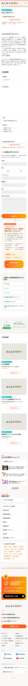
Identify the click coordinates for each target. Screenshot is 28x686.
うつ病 (5, 551)
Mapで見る (4, 368)
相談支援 (5, 522)
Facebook (21, 654)
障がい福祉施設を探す (9, 614)
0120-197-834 (8, 667)
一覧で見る (14, 488)
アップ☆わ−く (7, 292)
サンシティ (6, 288)
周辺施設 (14, 23)
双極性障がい (11, 551)
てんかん (5, 553)
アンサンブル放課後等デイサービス (11, 399)
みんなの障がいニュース (10, 621)
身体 (10, 553)
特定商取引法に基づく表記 (21, 638)
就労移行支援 (6, 510)
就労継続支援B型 (6, 518)
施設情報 (3, 23)
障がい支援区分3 (16, 556)
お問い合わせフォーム (8, 672)
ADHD (10, 546)
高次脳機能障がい (7, 556)
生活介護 (5, 534)
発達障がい (15, 546)
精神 (16, 549)
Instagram (9, 658)
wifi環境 (20, 553)
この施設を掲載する (14, 264)
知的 (12, 549)
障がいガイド (4, 633)
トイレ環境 (18, 551)
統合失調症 (21, 549)
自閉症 (5, 546)
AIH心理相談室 (5, 364)
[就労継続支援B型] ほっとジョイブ (11, 297)
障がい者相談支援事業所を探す (11, 618)
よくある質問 (4, 643)
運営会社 (17, 645)
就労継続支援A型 (6, 514)
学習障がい (21, 546)
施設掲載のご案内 (14, 626)
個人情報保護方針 (19, 636)
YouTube (21, 658)
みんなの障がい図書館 (6, 638)
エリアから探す (9, 500)
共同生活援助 (9, 537)
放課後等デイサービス (6, 361)
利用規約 (14, 220)
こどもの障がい (4, 636)
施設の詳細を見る (14, 373)
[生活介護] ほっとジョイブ (10, 301)
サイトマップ (18, 640)
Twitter (8, 654)
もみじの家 (6, 283)
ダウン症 (15, 553)
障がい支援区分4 (7, 558)
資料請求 (3, 645)
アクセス (9, 23)
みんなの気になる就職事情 (7, 640)
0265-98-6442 (15, 20)
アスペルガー (6, 549)
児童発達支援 (6, 526)
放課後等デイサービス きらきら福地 (11, 434)
